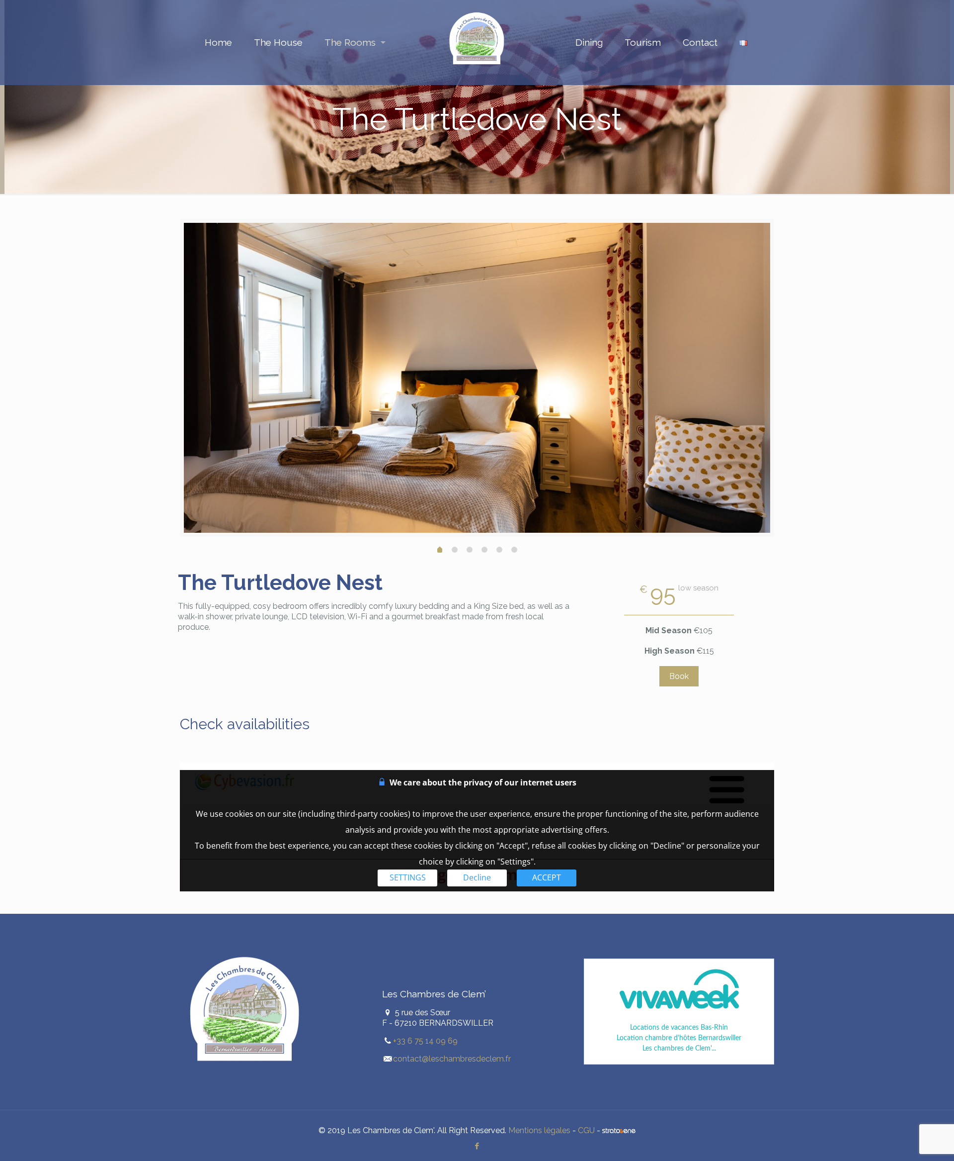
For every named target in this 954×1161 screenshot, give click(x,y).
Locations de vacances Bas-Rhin (679, 1027)
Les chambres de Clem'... (679, 1048)
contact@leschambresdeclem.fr (452, 1059)
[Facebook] (477, 1146)
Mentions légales (539, 1130)
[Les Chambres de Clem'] (477, 42)
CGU (586, 1130)
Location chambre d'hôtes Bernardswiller (679, 1038)
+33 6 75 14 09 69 (425, 1041)
